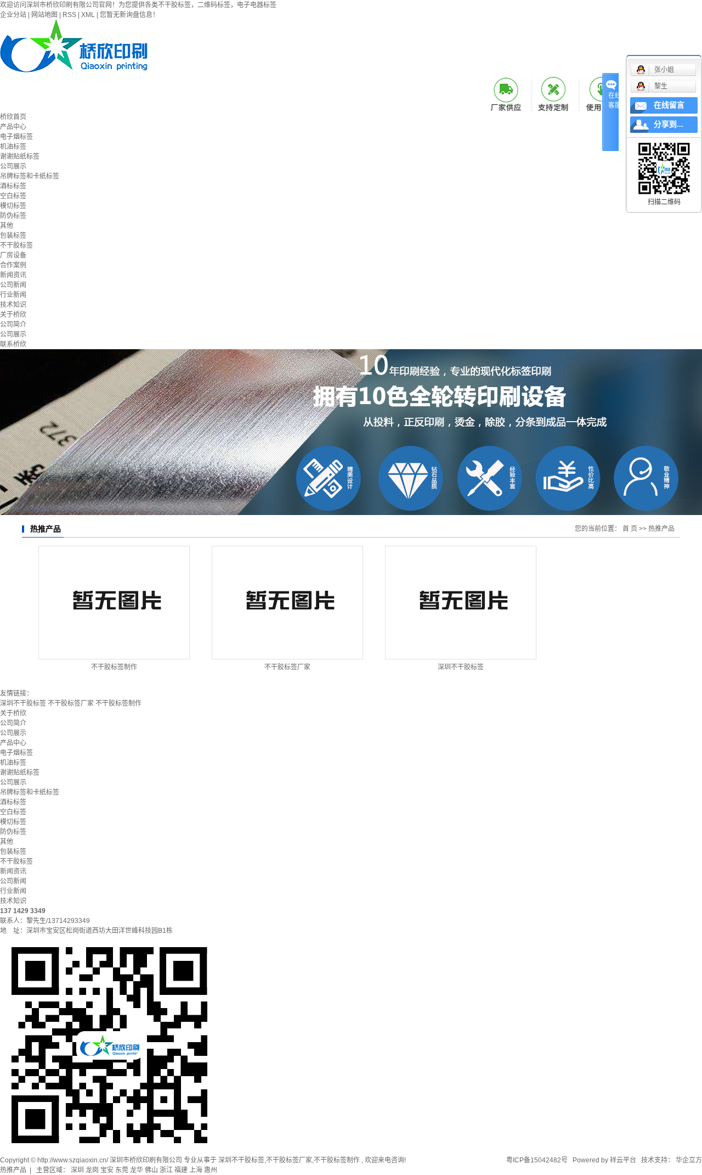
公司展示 (13, 166)
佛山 (151, 1170)
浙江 (166, 1170)
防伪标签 (13, 216)
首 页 (629, 529)
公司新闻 (13, 285)
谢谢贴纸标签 (19, 156)
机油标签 (13, 146)
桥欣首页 (13, 117)
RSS (69, 15)
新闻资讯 (13, 275)
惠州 (210, 1170)
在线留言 (669, 105)
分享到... (668, 124)
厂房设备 (13, 255)
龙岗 (92, 1170)
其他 (6, 226)
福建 (181, 1170)
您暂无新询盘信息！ (129, 15)
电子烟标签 (16, 137)
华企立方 (688, 1160)
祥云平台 (623, 1160)
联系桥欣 (13, 344)
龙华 (136, 1170)
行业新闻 (13, 295)
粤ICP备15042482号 (537, 1160)
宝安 (107, 1170)
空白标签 (13, 196)
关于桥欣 (13, 314)
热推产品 (13, 1170)
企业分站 (13, 15)
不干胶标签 (16, 245)
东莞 (121, 1170)
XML (88, 15)
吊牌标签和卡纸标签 (29, 176)
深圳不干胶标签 (461, 667)
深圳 (77, 1170)
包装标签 (13, 235)
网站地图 (44, 15)
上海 (195, 1170)
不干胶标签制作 (114, 667)
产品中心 (13, 127)
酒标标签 (13, 186)
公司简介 (13, 324)
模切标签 (13, 206)
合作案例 (13, 265)
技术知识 (13, 305)
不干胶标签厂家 (287, 667)
